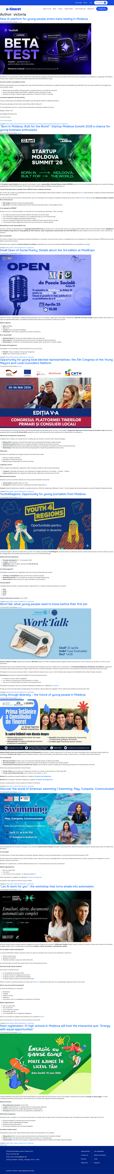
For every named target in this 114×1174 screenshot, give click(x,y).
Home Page (78, 2)
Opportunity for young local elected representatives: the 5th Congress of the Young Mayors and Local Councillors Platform (56, 361)
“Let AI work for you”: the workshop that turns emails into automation (47, 886)
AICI (41, 104)
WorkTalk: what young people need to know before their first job (43, 604)
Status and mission (100, 1155)
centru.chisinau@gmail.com (18, 1157)
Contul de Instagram (6, 120)
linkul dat (41, 1016)
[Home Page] (13, 8)
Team (96, 1159)
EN (84, 2)
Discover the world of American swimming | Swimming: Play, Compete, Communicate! (57, 789)
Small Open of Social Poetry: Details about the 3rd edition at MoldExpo (47, 250)
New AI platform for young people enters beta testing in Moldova (44, 19)
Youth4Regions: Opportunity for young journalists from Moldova (43, 494)
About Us (46, 9)
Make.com (36, 982)
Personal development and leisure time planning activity (39, 124)
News (54, 9)
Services (83, 1159)
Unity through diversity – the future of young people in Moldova (43, 695)
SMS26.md (83, 198)
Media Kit (97, 1163)
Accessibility (99, 2)
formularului (55, 685)
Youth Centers (79, 9)
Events (60, 9)
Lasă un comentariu (62, 124)
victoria (20, 22)
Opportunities (69, 9)
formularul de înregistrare (34, 877)
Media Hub (90, 9)
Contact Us (102, 9)
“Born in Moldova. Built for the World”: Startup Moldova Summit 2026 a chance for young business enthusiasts (55, 128)
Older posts (3, 1145)
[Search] (91, 3)
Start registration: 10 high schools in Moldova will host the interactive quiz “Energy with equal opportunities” (55, 1027)
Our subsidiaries (99, 1151)
